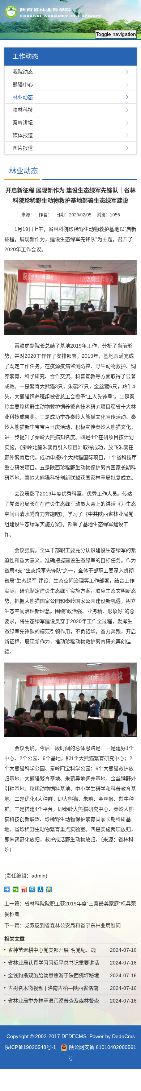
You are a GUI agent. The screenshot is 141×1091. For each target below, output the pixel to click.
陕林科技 (23, 110)
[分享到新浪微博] (24, 889)
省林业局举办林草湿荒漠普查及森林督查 (53, 1001)
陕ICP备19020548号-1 (30, 1047)
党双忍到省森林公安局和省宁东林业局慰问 (73, 925)
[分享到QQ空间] (49, 889)
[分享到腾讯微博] (32, 889)
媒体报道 (23, 135)
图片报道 (23, 148)
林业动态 (23, 97)
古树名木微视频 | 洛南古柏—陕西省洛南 (53, 988)
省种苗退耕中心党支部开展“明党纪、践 (52, 950)
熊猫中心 (23, 84)
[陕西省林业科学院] (54, 11)
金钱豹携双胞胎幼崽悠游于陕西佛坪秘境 (53, 975)
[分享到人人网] (41, 889)
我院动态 (23, 72)
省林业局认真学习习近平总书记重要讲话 (53, 963)
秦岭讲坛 (23, 122)
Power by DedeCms (112, 1036)
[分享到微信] (16, 889)
